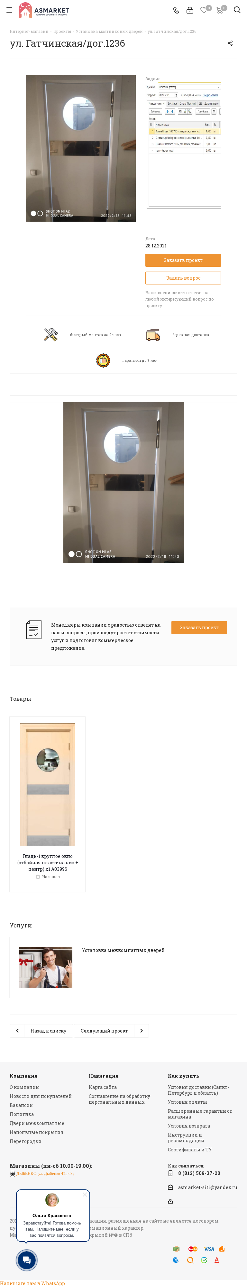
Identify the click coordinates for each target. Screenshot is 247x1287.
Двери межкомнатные (37, 1123)
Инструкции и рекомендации (186, 1138)
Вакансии (21, 1105)
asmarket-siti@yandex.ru (207, 1187)
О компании (24, 1087)
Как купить (183, 1075)
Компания (24, 1075)
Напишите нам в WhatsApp (32, 1283)
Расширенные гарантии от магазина (200, 1114)
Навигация (104, 1075)
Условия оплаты (187, 1102)
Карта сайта (103, 1087)
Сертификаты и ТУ (190, 1150)
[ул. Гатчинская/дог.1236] (81, 148)
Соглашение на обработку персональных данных (119, 1099)
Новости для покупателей (41, 1096)
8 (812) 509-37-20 (199, 1173)
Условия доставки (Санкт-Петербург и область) (198, 1090)
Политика (22, 1114)
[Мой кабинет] (190, 10)
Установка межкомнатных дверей (123, 950)
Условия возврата (189, 1126)
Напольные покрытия (36, 1132)
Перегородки (25, 1141)
